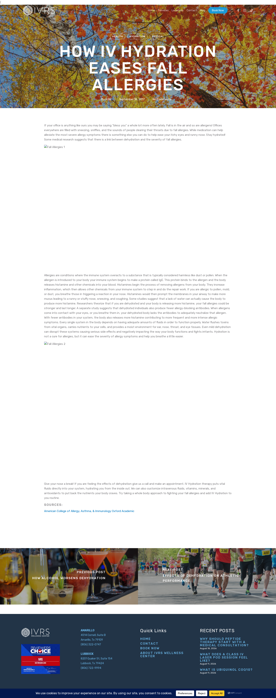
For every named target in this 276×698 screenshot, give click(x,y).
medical (158, 36)
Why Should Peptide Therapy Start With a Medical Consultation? (224, 642)
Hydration (137, 36)
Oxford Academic (123, 511)
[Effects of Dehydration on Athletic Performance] (207, 576)
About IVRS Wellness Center (162, 654)
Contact (149, 643)
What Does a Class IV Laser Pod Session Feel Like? (224, 657)
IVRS (108, 99)
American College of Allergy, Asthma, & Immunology (77, 511)
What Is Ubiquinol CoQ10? (226, 669)
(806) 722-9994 (91, 668)
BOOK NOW (150, 648)
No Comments (161, 99)
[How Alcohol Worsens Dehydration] (69, 576)
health (117, 36)
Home (145, 638)
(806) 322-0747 (91, 644)
